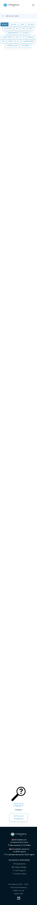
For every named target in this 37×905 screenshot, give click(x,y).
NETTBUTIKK (8, 28)
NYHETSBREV (25, 45)
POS (18, 41)
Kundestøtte (20, 864)
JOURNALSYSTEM (12, 45)
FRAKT (22, 24)
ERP (3, 41)
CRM (17, 28)
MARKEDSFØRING (28, 41)
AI (23, 37)
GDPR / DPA (18, 894)
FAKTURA (13, 24)
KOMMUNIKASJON (13, 33)
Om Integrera (20, 870)
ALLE (5, 24)
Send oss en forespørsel (18, 817)
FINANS (11, 41)
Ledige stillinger (20, 867)
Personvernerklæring (18, 887)
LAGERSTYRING (7, 37)
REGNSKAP (31, 37)
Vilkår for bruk (18, 890)
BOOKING (25, 33)
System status (20, 874)
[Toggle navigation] (33, 5)
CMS (17, 37)
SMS (23, 28)
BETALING (31, 24)
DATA (30, 28)
